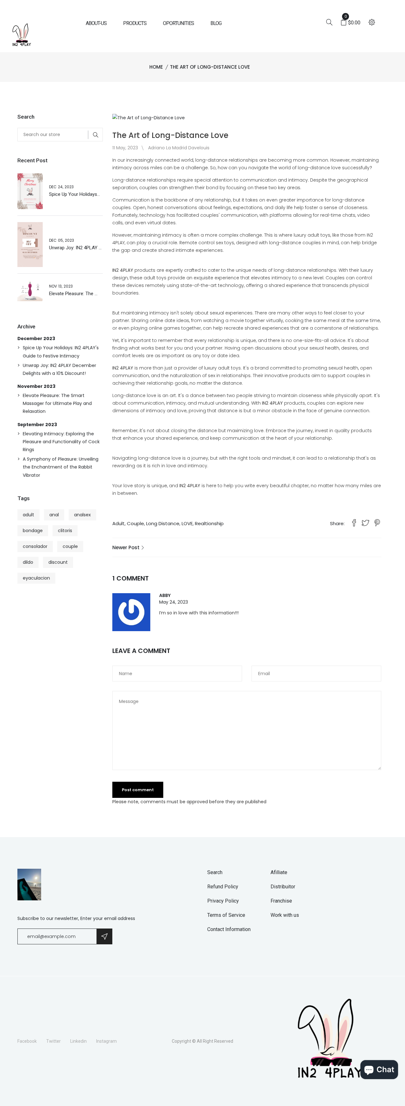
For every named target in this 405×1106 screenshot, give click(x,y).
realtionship (209, 523)
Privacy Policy (223, 901)
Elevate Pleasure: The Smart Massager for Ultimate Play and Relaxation (57, 403)
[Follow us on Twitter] (365, 523)
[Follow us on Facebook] (354, 523)
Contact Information (229, 929)
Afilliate (279, 872)
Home (156, 67)
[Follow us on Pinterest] (377, 523)
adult (118, 523)
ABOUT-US (96, 23)
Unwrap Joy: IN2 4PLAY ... (75, 248)
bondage (33, 530)
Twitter (53, 1041)
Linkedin (78, 1041)
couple (135, 523)
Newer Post (126, 547)
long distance (162, 523)
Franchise (281, 901)
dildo (28, 562)
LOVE (187, 523)
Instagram (106, 1041)
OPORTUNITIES (178, 23)
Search (214, 872)
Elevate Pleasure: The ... (73, 293)
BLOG (215, 23)
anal (54, 515)
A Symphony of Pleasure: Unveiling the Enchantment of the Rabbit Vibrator (60, 467)
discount (58, 562)
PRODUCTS (134, 23)
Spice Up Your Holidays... (74, 194)
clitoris (65, 530)
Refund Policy (222, 887)
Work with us (285, 915)
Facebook (27, 1041)
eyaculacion (36, 578)
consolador (35, 546)
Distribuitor (283, 887)
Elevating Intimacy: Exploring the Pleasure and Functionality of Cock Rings (61, 442)
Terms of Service (226, 915)
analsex (82, 515)
